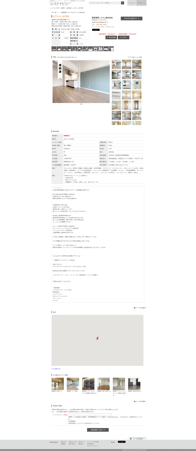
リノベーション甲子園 (92, 442)
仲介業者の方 (90, 444)
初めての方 (64, 442)
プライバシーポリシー (92, 446)
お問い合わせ (72, 444)
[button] (97, 338)
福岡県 (63, 8)
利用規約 (63, 444)
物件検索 (69, 8)
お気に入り (133, 3)
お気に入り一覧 (73, 442)
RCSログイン (82, 442)
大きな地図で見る (56, 369)
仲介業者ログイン (141, 3)
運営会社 (81, 444)
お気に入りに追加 (136, 57)
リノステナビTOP (54, 8)
